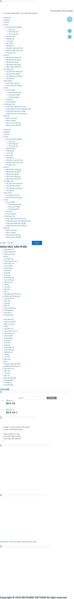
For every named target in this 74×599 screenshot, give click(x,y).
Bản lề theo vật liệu (12, 62)
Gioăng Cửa (10, 39)
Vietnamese (57, 11)
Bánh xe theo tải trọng (13, 123)
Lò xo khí (7, 287)
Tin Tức (6, 22)
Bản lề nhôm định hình (13, 67)
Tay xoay (7, 303)
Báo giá (6, 20)
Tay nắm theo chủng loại (14, 71)
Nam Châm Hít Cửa (12, 83)
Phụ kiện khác (8, 315)
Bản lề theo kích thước (13, 60)
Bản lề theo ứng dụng (13, 64)
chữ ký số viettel (15, 542)
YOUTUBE (4, 389)
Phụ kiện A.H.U (9, 298)
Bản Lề (6, 55)
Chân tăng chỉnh (9, 104)
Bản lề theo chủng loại (13, 57)
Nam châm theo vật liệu (14, 85)
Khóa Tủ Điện (10, 90)
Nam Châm (8, 81)
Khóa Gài (7, 273)
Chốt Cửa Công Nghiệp (14, 27)
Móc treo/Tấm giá (10, 308)
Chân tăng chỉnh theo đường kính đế (18, 109)
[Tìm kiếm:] (32, 398)
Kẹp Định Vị (10, 46)
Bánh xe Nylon (11, 120)
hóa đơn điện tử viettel (29, 542)
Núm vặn (7, 301)
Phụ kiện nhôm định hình (14, 48)
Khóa (6, 88)
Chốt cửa (11, 29)
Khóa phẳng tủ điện (14, 92)
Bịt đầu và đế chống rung (14, 50)
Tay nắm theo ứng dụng (14, 76)
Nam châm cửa (9, 263)
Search (37, 243)
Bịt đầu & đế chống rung (12, 296)
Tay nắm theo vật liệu (13, 74)
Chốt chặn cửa (13, 32)
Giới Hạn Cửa (10, 36)
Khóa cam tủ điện (14, 95)
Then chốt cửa (13, 34)
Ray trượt (7, 289)
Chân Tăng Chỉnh (10, 252)
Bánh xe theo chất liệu (13, 125)
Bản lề (6, 256)
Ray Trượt (9, 43)
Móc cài (6, 305)
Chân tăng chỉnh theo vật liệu (16, 111)
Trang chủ (7, 18)
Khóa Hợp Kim (11, 102)
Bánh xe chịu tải (11, 118)
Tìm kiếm (3, 243)
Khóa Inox (9, 99)
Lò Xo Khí (9, 41)
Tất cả (6, 25)
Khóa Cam (7, 270)
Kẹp (5, 291)
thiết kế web (4, 542)
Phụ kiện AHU (10, 53)
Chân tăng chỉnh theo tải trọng (16, 113)
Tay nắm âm (10, 78)
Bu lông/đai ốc (9, 310)
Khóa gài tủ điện (13, 97)
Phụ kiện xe (8, 313)
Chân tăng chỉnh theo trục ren (16, 106)
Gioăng (6, 284)
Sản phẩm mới (9, 249)
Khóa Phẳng (8, 268)
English (70, 11)
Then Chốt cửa (9, 280)
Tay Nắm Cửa (8, 69)
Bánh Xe (7, 116)
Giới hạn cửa (8, 282)
